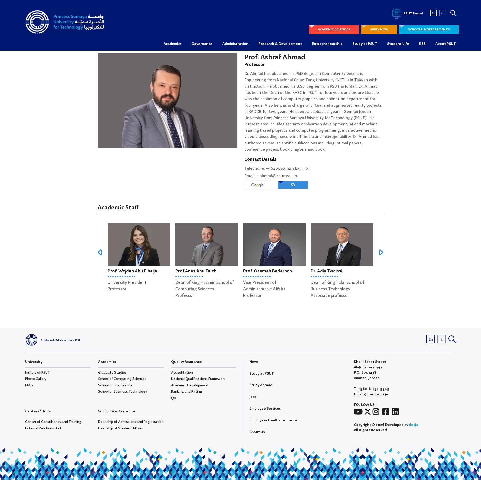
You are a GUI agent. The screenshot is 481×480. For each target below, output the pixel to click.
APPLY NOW (379, 29)
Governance (201, 44)
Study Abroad (260, 385)
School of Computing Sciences (122, 379)
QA (173, 398)
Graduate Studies (112, 372)
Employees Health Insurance (273, 420)
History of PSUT (37, 372)
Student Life (398, 44)
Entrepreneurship (327, 44)
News (253, 362)
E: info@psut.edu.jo (371, 394)
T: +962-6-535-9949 (371, 389)
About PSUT (445, 44)
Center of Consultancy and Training (53, 422)
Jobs (252, 397)
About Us (257, 432)
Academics (172, 44)
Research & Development (280, 44)
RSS (422, 44)
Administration (235, 44)
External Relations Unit (43, 428)
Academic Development (190, 385)
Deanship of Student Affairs (120, 428)
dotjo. (414, 425)
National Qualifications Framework (198, 379)
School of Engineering (115, 385)
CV (293, 184)
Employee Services (265, 408)
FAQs (29, 385)
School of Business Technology (122, 391)
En (433, 13)
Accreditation (182, 372)
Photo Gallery (35, 379)
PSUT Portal (413, 13)
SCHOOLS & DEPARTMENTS (429, 29)
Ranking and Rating (186, 391)
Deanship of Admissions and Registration (131, 422)
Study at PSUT (364, 44)
